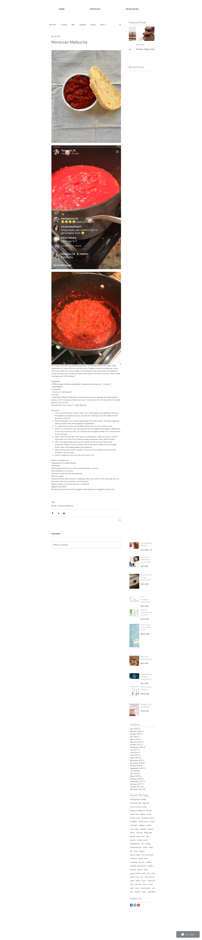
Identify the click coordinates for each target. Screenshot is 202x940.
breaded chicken (148, 818)
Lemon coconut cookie (138, 807)
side (131, 884)
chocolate (133, 825)
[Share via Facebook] (52, 513)
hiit (143, 844)
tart (153, 888)
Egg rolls (146, 803)
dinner (132, 833)
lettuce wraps (135, 855)
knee (136, 851)
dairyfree (143, 829)
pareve (139, 869)
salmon (137, 881)
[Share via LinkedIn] (64, 513)
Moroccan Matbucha (65, 506)
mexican (142, 862)
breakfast (133, 821)
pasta (146, 869)
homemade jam (136, 847)
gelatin (132, 836)
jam (131, 851)
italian (151, 847)
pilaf (143, 873)
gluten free (141, 836)
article (149, 814)
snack (144, 884)
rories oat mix (150, 877)
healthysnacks (135, 844)
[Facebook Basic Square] (131, 905)
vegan (144, 892)
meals (141, 858)
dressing (139, 833)
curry (132, 829)
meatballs (133, 862)
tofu (131, 892)
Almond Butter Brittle (138, 799)
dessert (150, 829)
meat (146, 858)
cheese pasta (143, 821)
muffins (148, 862)
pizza (148, 873)
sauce (144, 881)
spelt (132, 888)
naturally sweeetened (138, 866)
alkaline (142, 814)
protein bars (134, 877)
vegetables (152, 892)
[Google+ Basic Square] (138, 905)
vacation (137, 892)
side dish (138, 884)
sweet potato (146, 888)
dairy (137, 829)
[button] (95, 9)
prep (153, 873)
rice (142, 877)
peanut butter (135, 873)
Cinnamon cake (135, 803)
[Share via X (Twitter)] (58, 513)
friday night (148, 833)
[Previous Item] (133, 34)
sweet (137, 888)
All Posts (52, 24)
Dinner (93, 24)
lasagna (142, 851)
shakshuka (151, 881)
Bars (73, 24)
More (103, 24)
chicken (152, 821)
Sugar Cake (134, 814)
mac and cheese (147, 855)
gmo (148, 836)
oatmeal (133, 869)
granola (133, 840)
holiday (147, 844)
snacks (150, 884)
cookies (149, 825)
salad (132, 881)
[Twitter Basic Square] (135, 905)
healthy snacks (142, 840)
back (138, 818)
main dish (133, 858)
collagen (142, 825)
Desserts (83, 24)
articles (132, 818)
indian (145, 847)
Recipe (54, 506)
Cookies (64, 24)
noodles (150, 866)
